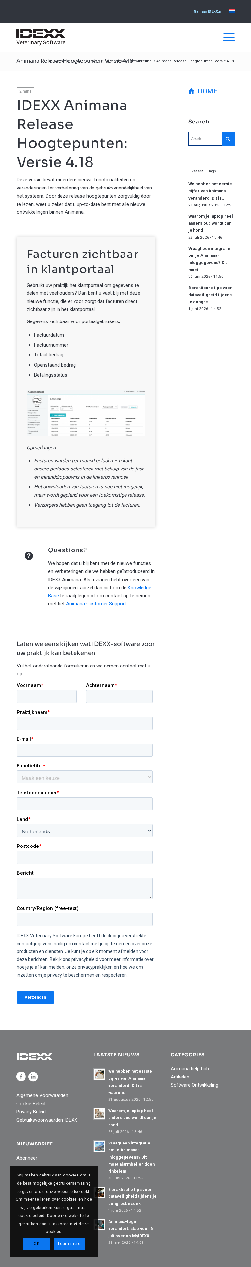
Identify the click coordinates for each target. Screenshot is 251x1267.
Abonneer (26, 1158)
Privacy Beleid (31, 1112)
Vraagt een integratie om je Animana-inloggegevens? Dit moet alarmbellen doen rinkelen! (131, 1157)
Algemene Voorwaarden (42, 1095)
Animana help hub (190, 1069)
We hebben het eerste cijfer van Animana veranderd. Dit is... (210, 190)
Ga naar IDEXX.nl (208, 11)
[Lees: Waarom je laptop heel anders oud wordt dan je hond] (99, 1114)
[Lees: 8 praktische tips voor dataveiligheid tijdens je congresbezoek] (99, 1192)
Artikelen (180, 1077)
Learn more (69, 1244)
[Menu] (226, 37)
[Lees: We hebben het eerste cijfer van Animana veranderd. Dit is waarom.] (99, 1074)
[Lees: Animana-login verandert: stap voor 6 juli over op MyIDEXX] (99, 1224)
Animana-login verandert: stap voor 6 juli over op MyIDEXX (130, 1228)
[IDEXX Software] (40, 37)
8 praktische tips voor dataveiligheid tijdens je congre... (210, 294)
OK (36, 1244)
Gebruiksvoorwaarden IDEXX (46, 1120)
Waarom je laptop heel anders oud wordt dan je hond (210, 223)
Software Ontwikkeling (194, 1085)
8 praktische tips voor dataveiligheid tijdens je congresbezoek (132, 1196)
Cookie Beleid (30, 1104)
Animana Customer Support (96, 604)
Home (205, 91)
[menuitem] (208, 12)
